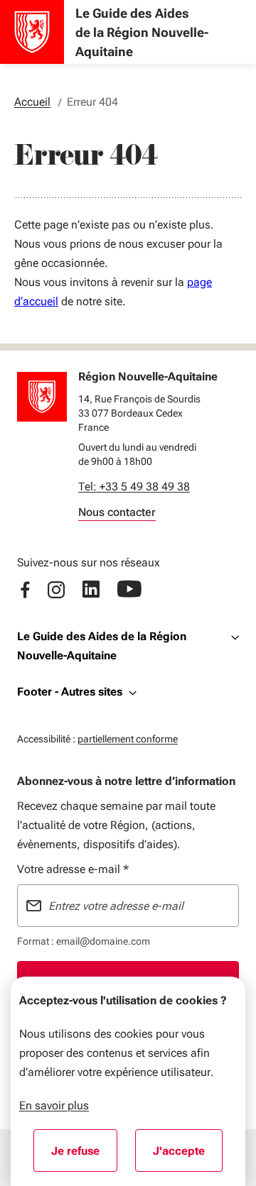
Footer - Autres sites (69, 691)
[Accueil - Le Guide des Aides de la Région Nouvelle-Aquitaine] (32, 32)
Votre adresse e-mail (73, 869)
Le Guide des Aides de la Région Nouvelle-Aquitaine (101, 646)
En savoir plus (54, 1105)
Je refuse (84, 1155)
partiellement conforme (128, 738)
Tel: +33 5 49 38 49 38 (134, 486)
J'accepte (188, 1155)
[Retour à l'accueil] (42, 397)
